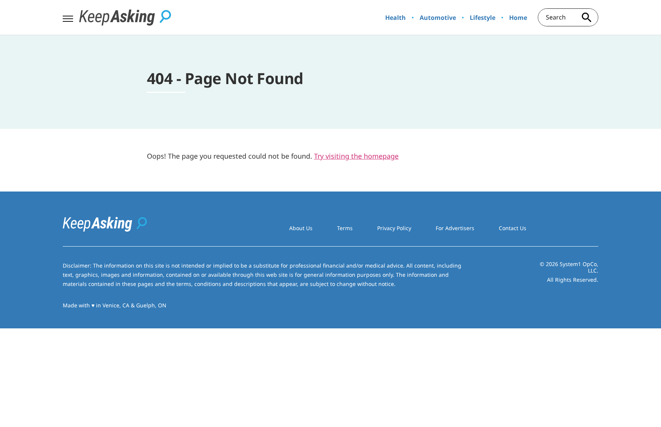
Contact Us (512, 228)
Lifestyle (482, 18)
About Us (301, 228)
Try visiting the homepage (356, 156)
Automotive (438, 18)
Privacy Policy (394, 228)
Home (518, 18)
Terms (345, 228)
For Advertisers (455, 228)
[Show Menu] (68, 16)
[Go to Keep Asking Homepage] (125, 18)
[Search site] (587, 17)
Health (395, 18)
